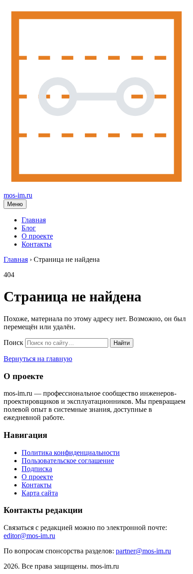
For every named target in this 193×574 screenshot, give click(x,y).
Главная (34, 220)
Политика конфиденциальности (71, 452)
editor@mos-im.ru (29, 535)
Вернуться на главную (38, 358)
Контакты (37, 244)
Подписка (37, 468)
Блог (29, 228)
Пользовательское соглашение (68, 460)
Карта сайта (40, 493)
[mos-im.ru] (96, 187)
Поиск (13, 342)
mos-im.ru (18, 195)
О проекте (37, 236)
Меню (15, 204)
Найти (122, 343)
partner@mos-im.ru (143, 551)
